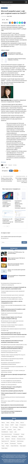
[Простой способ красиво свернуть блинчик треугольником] (4, 265)
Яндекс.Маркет (4, 448)
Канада (22, 434)
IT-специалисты (23, 424)
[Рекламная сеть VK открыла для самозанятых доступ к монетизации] (7, 214)
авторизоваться (4, 238)
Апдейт (19, 429)
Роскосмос (19, 443)
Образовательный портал (7, 2)
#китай (8, 422)
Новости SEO (4, 8)
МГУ (2, 436)
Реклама (6, 443)
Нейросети (8, 438)
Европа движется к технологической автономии (12, 405)
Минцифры (21, 436)
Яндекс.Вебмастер (14, 445)
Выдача (11, 431)
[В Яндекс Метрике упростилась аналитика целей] (20, 214)
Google (16, 424)
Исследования (16, 434)
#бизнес (3, 422)
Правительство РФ (5, 441)
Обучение (13, 438)
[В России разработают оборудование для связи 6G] (4, 277)
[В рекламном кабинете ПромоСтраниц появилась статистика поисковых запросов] (4, 60)
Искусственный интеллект (7, 434)
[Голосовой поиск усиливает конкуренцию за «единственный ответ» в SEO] (4, 54)
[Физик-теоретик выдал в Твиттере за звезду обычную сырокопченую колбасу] (4, 259)
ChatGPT (12, 424)
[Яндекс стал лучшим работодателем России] (4, 271)
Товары (3, 445)
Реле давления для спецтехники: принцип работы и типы (14, 344)
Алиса (15, 429)
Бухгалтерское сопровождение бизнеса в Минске (12, 378)
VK (10, 427)
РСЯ (2, 443)
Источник (3, 162)
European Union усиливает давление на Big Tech (12, 390)
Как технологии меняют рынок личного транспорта (12, 295)
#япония (7, 424)
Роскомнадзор (13, 443)
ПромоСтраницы (20, 441)
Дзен (16, 431)
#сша (3, 424)
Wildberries (21, 427)
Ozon (3, 427)
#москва (12, 422)
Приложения (12, 441)
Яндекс (7, 445)
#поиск (17, 422)
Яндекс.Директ (23, 445)
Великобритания (5, 431)
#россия (22, 422)
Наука (3, 438)
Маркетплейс (7, 436)
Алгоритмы (10, 429)
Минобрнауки (14, 436)
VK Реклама (15, 427)
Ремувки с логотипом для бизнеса (8, 384)
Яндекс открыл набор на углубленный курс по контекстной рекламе (7, 180)
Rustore (6, 427)
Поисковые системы (21, 438)
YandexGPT (4, 429)
